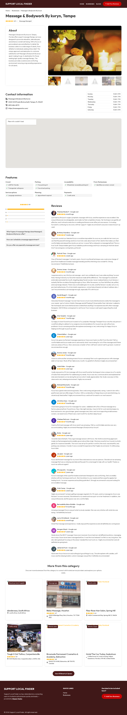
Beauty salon (92, 583)
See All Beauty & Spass (63, 674)
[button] (119, 50)
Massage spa (53, 583)
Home (82, 4)
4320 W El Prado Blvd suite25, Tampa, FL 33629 (25, 102)
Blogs (98, 4)
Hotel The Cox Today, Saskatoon (101, 654)
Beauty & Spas (92, 626)
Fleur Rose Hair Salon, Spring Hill (100, 610)
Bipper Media (17, 699)
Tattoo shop (13, 626)
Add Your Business (113, 4)
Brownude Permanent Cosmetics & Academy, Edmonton (62, 655)
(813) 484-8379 (13, 105)
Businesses (90, 4)
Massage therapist (25, 21)
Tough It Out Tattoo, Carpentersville (23, 654)
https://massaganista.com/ (18, 108)
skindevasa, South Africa (18, 610)
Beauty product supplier (17, 583)
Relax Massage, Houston (58, 610)
